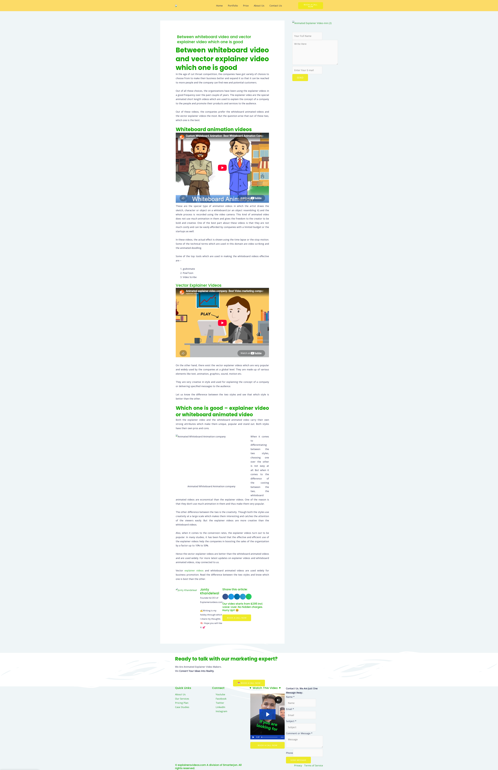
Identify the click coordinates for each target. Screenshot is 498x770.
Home (219, 5)
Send (300, 77)
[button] (225, 597)
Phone (289, 752)
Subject (291, 721)
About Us (259, 5)
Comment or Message (299, 733)
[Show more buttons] (282, 737)
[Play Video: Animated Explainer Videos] (267, 714)
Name (290, 696)
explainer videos (194, 570)
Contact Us (275, 5)
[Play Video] (252, 737)
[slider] (270, 737)
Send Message (298, 760)
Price (246, 5)
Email (290, 709)
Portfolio (233, 5)
